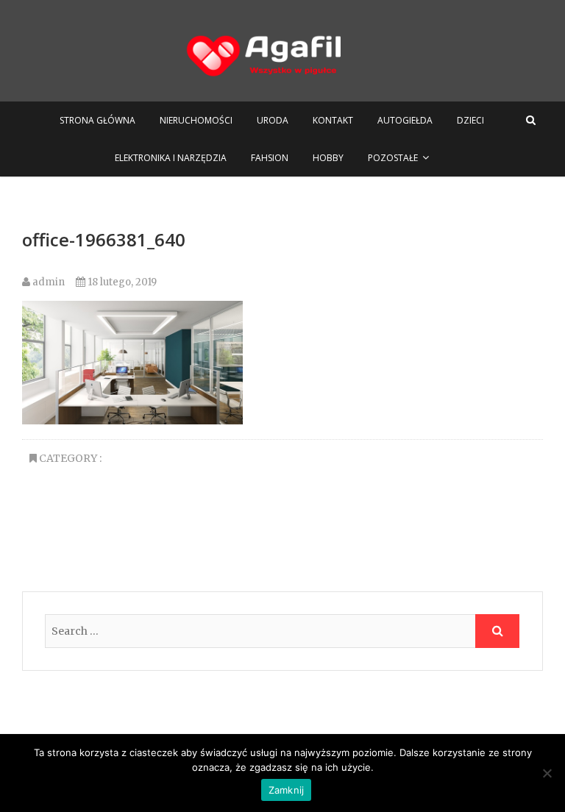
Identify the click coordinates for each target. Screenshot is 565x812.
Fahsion (269, 158)
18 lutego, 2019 (121, 282)
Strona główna (97, 120)
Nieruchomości (196, 120)
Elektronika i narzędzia (171, 158)
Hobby (328, 158)
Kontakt (333, 120)
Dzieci (470, 120)
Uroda (272, 120)
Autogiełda (405, 120)
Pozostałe (393, 158)
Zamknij (287, 790)
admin (47, 282)
